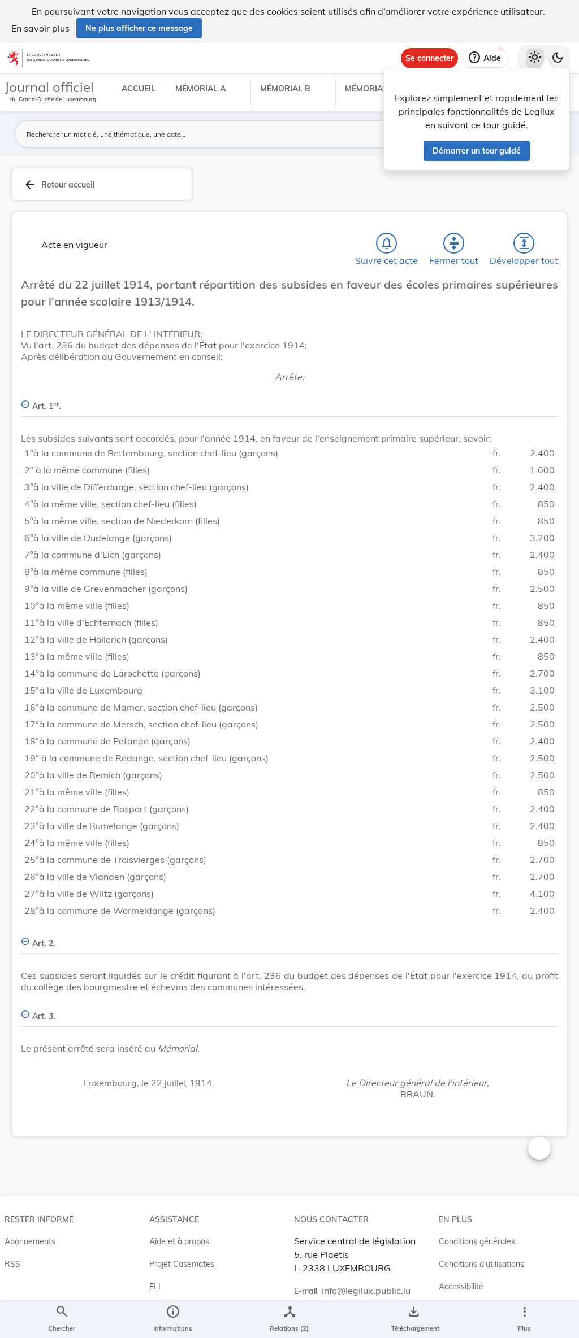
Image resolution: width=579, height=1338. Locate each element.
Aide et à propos (179, 1241)
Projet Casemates (181, 1264)
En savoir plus (40, 28)
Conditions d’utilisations (481, 1264)
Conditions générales (477, 1241)
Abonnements (30, 1241)
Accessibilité (461, 1287)
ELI (155, 1287)
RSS (12, 1264)
